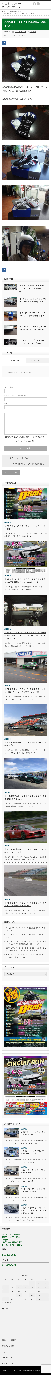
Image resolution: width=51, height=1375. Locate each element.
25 (5, 1299)
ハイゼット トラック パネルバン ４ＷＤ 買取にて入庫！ (33, 1152)
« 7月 (4, 1302)
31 (45, 1299)
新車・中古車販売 (9, 1340)
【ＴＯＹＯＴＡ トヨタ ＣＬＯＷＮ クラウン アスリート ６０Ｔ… (32, 302)
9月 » (9, 1302)
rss (34, 3)
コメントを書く (12, 35)
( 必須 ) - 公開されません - (16, 395)
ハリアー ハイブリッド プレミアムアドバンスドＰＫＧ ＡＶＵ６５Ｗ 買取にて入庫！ (34, 1210)
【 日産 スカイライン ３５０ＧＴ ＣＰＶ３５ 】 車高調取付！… (32, 288)
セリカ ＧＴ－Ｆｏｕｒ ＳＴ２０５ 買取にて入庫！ (33, 1133)
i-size (23, 35)
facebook (38, 3)
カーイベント (7, 1358)
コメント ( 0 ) (14, 360)
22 (32, 1295)
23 (39, 1295)
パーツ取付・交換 (15, 11)
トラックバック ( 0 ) (37, 360)
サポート (5, 1352)
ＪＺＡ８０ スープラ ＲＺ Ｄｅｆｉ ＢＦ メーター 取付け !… (32, 341)
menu (45, 4)
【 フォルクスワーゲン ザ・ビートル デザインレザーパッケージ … (32, 329)
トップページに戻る (11, 472)
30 (39, 1299)
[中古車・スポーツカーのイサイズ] (12, 5)
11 (5, 1291)
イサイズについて (9, 1363)
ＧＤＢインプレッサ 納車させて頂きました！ (29, 464)
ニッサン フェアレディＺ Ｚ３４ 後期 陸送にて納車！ (24, 928)
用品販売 (33, 32)
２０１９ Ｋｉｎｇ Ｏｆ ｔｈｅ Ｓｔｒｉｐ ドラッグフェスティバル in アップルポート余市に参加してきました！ (25, 636)
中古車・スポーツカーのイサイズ (22, 1370)
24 (45, 1295)
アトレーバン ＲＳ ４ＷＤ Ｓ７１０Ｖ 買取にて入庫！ (33, 1190)
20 (19, 1295)
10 (45, 1287)
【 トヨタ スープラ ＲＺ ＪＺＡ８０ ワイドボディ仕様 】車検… (32, 314)
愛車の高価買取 (8, 1346)
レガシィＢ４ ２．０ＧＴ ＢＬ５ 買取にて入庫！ (33, 1171)
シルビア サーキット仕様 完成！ (17, 458)
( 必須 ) (9, 387)
